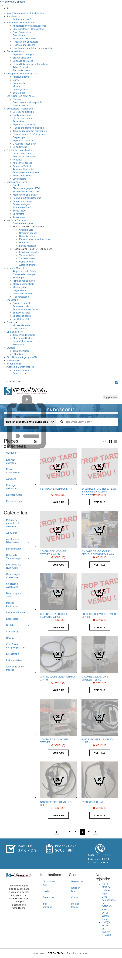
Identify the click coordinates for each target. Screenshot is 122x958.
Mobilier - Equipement (18, 220)
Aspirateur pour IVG (23, 140)
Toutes (9, 453)
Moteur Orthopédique (13, 471)
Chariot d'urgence (28, 232)
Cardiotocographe (22, 115)
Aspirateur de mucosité (25, 124)
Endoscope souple (22, 315)
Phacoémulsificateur (23, 338)
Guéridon (24, 242)
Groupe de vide (21, 105)
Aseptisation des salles (24, 156)
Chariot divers (26, 229)
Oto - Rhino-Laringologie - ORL (23, 357)
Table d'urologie (21, 350)
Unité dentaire (20, 328)
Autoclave (11, 478)
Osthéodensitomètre (23, 293)
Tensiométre (19, 217)
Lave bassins (20, 178)
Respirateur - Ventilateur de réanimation (33, 48)
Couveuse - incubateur (25, 143)
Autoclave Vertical (22, 166)
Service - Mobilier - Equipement (29, 226)
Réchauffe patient (22, 70)
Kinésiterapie (13, 360)
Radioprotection (21, 296)
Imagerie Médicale (16, 268)
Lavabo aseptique (22, 153)
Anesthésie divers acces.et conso (30, 25)
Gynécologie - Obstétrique (20, 108)
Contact (75, 897)
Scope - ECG (20, 210)
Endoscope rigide (22, 312)
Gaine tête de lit (27, 261)
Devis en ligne (75, 889)
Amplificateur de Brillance (26, 271)
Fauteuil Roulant (21, 370)
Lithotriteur (18, 354)
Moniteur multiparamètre (25, 194)
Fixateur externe (21, 76)
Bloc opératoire (14, 51)
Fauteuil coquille (21, 373)
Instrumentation (15, 363)
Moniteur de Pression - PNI (27, 191)
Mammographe (21, 287)
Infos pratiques (47, 905)
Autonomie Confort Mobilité (20, 366)
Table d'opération (22, 67)
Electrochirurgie (14, 494)
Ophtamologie (14, 331)
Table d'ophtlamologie (24, 334)
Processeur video (22, 306)
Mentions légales (76, 905)
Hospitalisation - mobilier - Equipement (32, 248)
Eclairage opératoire (23, 60)
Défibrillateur (19, 35)
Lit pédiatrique (20, 146)
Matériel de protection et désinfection (25, 13)
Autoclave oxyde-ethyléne (26, 172)
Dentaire (11, 322)
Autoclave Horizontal (23, 169)
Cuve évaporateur (22, 32)
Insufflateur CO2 (21, 319)
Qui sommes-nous (49, 883)
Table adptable (27, 255)
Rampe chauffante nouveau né (28, 127)
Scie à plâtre (19, 92)
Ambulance (12, 16)
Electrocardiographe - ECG (27, 188)
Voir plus (58, 502)
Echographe (19, 277)
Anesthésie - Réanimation (20, 22)
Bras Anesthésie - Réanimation (29, 28)
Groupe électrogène (23, 223)
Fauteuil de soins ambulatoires (35, 239)
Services (47, 890)
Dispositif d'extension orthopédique (31, 64)
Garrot (16, 79)
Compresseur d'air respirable (28, 102)
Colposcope (19, 137)
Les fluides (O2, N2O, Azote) (21, 95)
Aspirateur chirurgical (24, 54)
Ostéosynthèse (21, 89)
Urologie (11, 347)
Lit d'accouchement (23, 118)
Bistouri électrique (22, 57)
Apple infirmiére (27, 264)
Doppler (17, 185)
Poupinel (17, 159)
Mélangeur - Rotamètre (25, 38)
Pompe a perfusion (23, 201)
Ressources (77, 881)
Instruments (19, 83)
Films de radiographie (24, 280)
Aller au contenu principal (12, 1)
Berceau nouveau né (23, 111)
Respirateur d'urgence (24, 44)
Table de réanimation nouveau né (30, 130)
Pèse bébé (18, 121)
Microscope (19, 344)
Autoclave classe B (22, 162)
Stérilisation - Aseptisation (20, 150)
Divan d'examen (27, 236)
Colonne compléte (22, 303)
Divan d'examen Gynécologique (29, 134)
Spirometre (19, 213)
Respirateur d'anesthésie (26, 41)
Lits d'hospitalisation (29, 252)
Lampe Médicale (28, 245)
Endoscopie (13, 299)
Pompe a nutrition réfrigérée (27, 197)
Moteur (17, 86)
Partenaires (48, 897)
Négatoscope (20, 290)
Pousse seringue (21, 204)
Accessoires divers (22, 175)
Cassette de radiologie (24, 274)
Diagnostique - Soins (18, 181)
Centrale (17, 99)
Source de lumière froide (25, 309)
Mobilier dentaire (21, 325)
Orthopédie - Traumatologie (21, 73)
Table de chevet (27, 258)
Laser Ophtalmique (23, 341)
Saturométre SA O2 (23, 207)
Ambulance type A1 (23, 19)
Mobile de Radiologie (24, 283)
